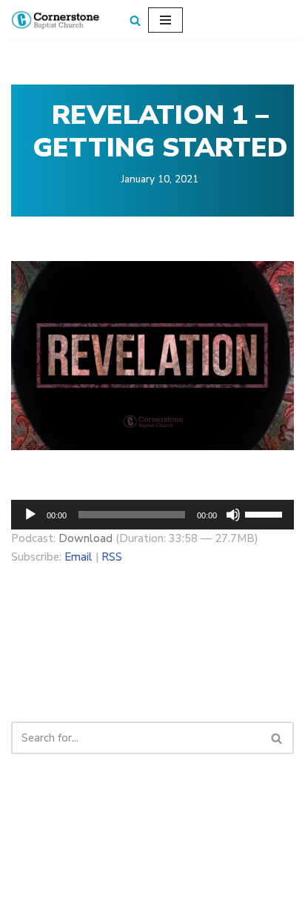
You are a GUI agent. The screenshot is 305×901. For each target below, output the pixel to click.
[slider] (265, 513)
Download (85, 538)
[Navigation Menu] (165, 20)
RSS (111, 556)
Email (78, 556)
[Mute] (233, 514)
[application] (152, 514)
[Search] (135, 20)
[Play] (30, 514)
